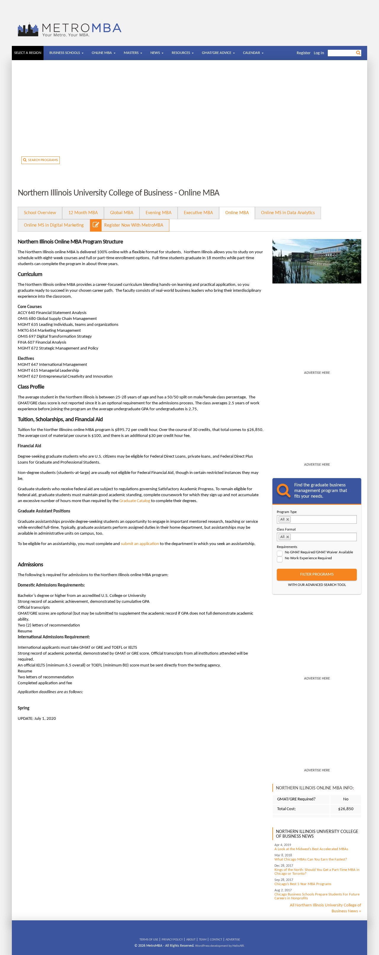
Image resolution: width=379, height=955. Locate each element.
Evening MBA (158, 213)
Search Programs (42, 160)
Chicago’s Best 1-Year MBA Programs (302, 884)
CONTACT (216, 939)
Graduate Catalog (134, 501)
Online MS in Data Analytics (288, 213)
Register (304, 53)
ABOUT (190, 939)
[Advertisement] (189, 110)
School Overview (40, 213)
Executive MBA (198, 213)
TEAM (202, 939)
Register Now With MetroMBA (133, 225)
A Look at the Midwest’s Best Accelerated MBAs (311, 849)
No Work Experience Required (308, 558)
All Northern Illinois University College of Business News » (325, 908)
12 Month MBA (83, 213)
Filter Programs (317, 574)
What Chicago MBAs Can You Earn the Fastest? (310, 859)
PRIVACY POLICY (172, 939)
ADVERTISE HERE (317, 373)
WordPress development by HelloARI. (220, 946)
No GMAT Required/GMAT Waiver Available (319, 552)
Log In (319, 53)
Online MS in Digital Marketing (54, 225)
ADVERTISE (233, 939)
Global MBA (121, 213)
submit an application (140, 544)
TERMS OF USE (148, 939)
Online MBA (237, 213)
